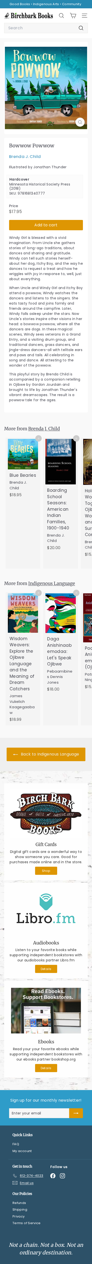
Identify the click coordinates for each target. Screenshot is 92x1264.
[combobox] (46, 28)
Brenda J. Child (25, 156)
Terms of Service (27, 1223)
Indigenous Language (51, 583)
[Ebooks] (46, 1010)
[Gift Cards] (46, 813)
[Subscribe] (76, 1113)
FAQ (16, 1144)
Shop (46, 871)
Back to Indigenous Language (49, 754)
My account (22, 1151)
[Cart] (73, 15)
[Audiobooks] (46, 912)
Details (46, 969)
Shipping (20, 1209)
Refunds (19, 1203)
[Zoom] (80, 122)
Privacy (19, 1216)
